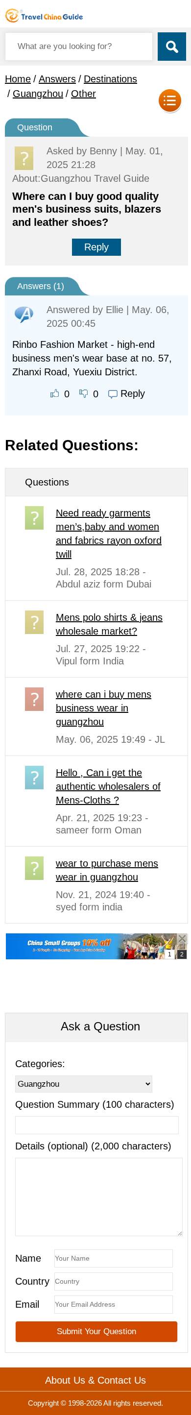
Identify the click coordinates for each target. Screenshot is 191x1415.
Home (18, 78)
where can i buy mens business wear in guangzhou (103, 708)
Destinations (110, 78)
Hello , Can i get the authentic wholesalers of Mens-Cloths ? (108, 786)
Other (83, 93)
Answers (57, 78)
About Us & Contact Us (95, 1380)
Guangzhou (38, 93)
